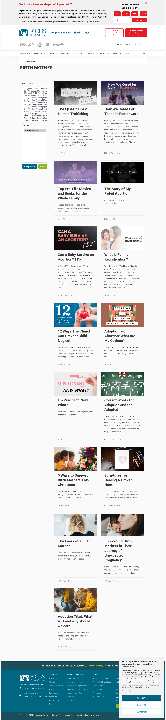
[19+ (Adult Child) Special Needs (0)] (35, 93)
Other (140, 20)
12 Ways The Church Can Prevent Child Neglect (74, 336)
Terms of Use (57, 715)
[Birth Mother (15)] (35, 130)
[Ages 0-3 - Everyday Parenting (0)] (35, 111)
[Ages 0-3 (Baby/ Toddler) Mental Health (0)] (35, 113)
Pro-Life (64, 53)
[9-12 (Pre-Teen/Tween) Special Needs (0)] (35, 104)
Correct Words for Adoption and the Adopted (119, 405)
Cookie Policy (82, 715)
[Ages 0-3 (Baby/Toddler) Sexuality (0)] (35, 118)
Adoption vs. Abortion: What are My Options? (119, 336)
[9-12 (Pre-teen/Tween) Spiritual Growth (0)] (35, 107)
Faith (52, 53)
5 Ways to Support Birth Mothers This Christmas (73, 480)
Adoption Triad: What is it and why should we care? (75, 621)
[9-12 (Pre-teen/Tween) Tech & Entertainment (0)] (35, 109)
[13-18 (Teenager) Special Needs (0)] (35, 91)
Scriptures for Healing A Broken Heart (118, 480)
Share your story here (97, 666)
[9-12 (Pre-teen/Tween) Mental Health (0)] (35, 100)
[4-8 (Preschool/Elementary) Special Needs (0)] (35, 95)
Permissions (94, 715)
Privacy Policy (69, 715)
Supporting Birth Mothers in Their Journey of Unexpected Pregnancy (118, 550)
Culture (78, 53)
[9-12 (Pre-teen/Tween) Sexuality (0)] (35, 102)
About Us (53, 675)
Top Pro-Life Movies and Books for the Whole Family (74, 193)
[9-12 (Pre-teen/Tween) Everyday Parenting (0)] (35, 98)
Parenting (38, 53)
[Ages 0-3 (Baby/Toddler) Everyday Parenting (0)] (35, 116)
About (116, 53)
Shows (89, 53)
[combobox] (131, 53)
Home (22, 61)
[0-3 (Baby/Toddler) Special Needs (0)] (35, 89)
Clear (42, 166)
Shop (95, 675)
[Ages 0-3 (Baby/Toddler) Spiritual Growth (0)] (35, 120)
